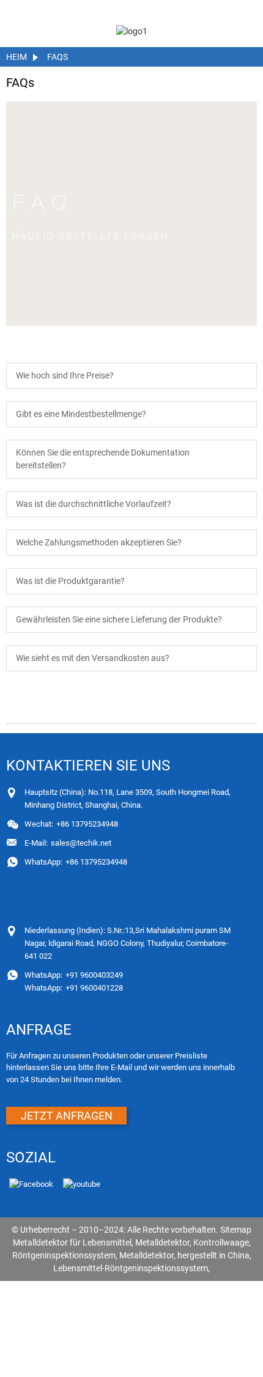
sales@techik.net (67, 842)
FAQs (57, 57)
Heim (16, 57)
